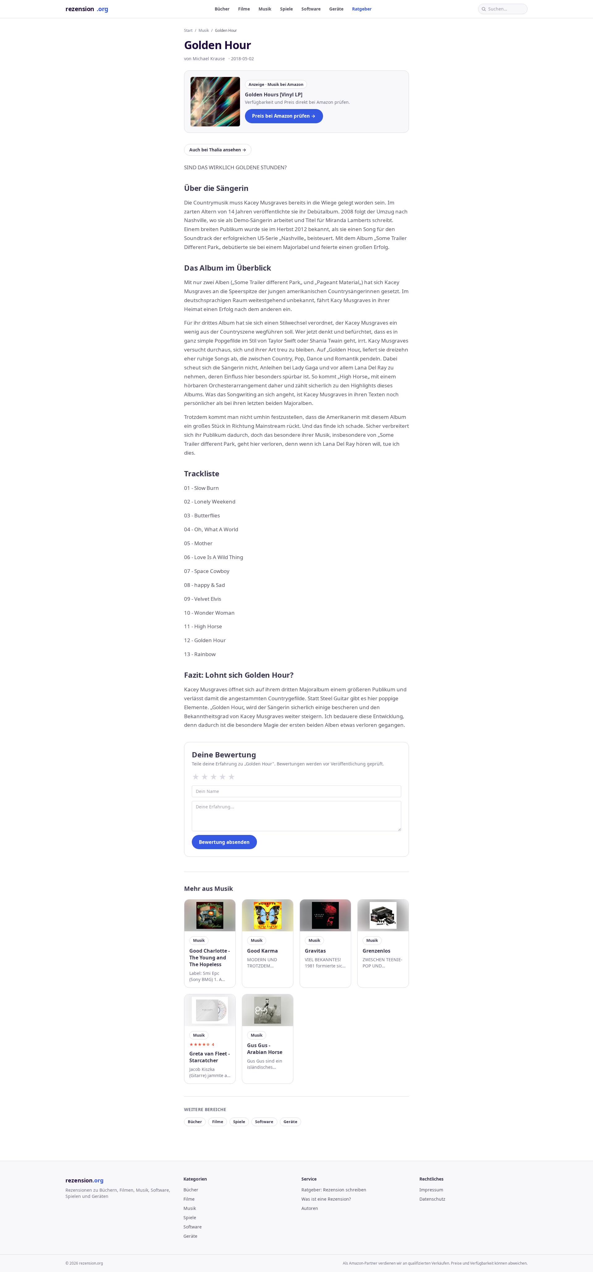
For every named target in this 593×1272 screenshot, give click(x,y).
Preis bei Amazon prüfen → (284, 116)
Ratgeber (362, 9)
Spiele (286, 9)
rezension (86, 9)
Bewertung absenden (224, 842)
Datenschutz (432, 1199)
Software (311, 9)
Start (188, 30)
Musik (265, 9)
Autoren (309, 1208)
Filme (244, 9)
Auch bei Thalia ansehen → (217, 150)
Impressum (431, 1190)
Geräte (336, 9)
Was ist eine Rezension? (326, 1199)
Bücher (222, 9)
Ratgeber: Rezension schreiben (333, 1190)
